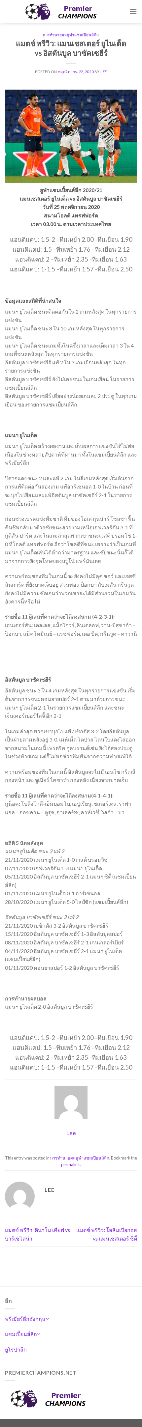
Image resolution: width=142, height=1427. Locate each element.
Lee (103, 72)
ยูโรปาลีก (16, 1349)
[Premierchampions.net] (67, 11)
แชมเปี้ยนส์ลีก (21, 1334)
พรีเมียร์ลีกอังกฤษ (25, 1319)
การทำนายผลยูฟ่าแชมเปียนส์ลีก (71, 35)
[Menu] (133, 11)
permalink (70, 1164)
